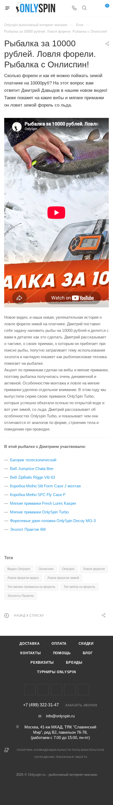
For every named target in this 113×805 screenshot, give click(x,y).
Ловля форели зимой (63, 578)
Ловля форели (94, 569)
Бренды (74, 662)
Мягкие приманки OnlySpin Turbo (39, 512)
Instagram (43, 689)
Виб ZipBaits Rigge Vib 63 (32, 477)
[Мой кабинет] (94, 8)
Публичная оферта (72, 757)
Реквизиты (42, 662)
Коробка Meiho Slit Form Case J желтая (45, 486)
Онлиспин (46, 569)
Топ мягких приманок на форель (31, 587)
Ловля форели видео (23, 578)
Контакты (30, 653)
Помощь (62, 653)
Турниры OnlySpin (56, 672)
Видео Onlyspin (18, 569)
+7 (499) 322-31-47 (41, 705)
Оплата (59, 644)
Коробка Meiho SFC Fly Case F (37, 494)
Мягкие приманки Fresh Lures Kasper (43, 503)
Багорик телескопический (33, 460)
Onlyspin (68, 569)
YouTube (70, 689)
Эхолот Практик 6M (28, 529)
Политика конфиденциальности (44, 749)
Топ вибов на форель (79, 587)
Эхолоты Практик (20, 596)
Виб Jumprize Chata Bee (31, 468)
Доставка (29, 644)
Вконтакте (29, 689)
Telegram (56, 689)
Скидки (86, 644)
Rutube (83, 689)
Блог (88, 653)
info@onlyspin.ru (60, 716)
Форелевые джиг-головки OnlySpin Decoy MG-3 (53, 520)
